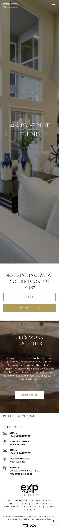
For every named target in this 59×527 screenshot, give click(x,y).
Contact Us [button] (29, 395)
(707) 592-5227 (17, 462)
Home (29, 297)
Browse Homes (29, 307)
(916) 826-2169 (17, 444)
